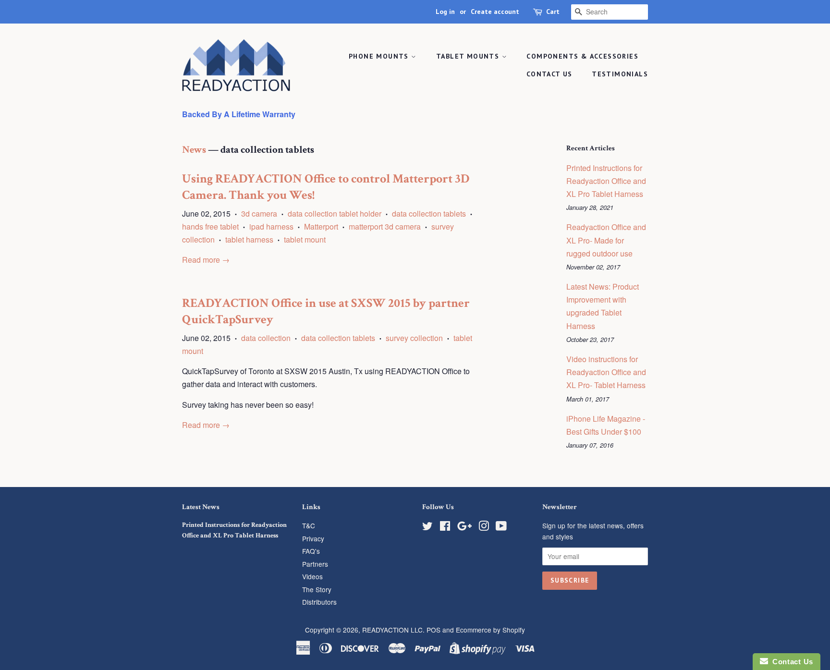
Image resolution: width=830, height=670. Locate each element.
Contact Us (549, 74)
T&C (308, 525)
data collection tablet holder (334, 213)
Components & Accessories (582, 56)
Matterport (321, 226)
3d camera (259, 213)
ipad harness (271, 226)
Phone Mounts (380, 56)
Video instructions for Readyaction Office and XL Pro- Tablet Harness (606, 371)
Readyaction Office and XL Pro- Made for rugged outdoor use (606, 239)
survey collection (414, 337)
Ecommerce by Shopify (490, 629)
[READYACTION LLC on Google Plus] (464, 527)
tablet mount (305, 239)
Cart (553, 11)
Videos (312, 576)
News (194, 149)
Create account (495, 11)
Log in (445, 11)
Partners (315, 564)
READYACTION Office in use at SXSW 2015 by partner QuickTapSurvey (326, 311)
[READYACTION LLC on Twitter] (427, 527)
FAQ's (311, 551)
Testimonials (620, 74)
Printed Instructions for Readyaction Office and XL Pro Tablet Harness (606, 180)
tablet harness (249, 239)
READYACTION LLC (392, 629)
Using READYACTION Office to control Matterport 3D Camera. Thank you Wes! (325, 187)
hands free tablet (210, 226)
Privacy (313, 538)
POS (433, 629)
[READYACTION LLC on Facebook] (445, 527)
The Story (316, 589)
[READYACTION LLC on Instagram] (483, 527)
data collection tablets (429, 213)
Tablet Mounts (469, 56)
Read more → (206, 259)
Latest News (201, 507)
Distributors (319, 602)
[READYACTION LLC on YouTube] (501, 527)
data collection (266, 337)
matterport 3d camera (385, 226)
